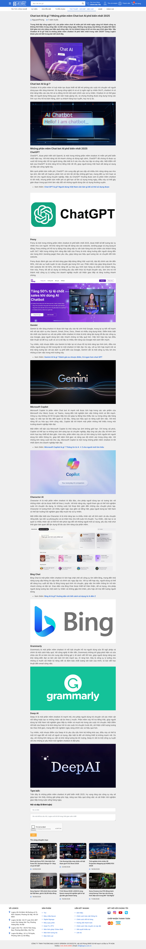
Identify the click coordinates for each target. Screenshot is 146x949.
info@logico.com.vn (84, 946)
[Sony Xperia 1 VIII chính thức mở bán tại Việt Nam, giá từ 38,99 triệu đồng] (43, 881)
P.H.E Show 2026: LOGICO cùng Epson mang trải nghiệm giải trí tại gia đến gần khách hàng (72, 893)
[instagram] (115, 912)
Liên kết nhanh (82, 908)
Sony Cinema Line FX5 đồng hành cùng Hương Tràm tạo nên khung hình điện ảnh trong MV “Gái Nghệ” (101, 893)
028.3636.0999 (66, 946)
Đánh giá (110, 9)
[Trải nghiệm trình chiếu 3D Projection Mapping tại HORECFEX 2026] (102, 851)
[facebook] (109, 912)
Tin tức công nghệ (19, 9)
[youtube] (121, 912)
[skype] (126, 912)
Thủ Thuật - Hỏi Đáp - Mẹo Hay (82, 9)
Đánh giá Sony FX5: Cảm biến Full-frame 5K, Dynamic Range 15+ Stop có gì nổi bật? (43, 863)
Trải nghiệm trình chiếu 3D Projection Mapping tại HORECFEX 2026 (101, 863)
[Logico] (19, 3)
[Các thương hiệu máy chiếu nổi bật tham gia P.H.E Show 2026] (73, 851)
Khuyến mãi (46, 9)
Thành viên (126, 3)
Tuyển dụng (60, 9)
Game (100, 9)
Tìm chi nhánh (112, 3)
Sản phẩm (46, 908)
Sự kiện (34, 9)
